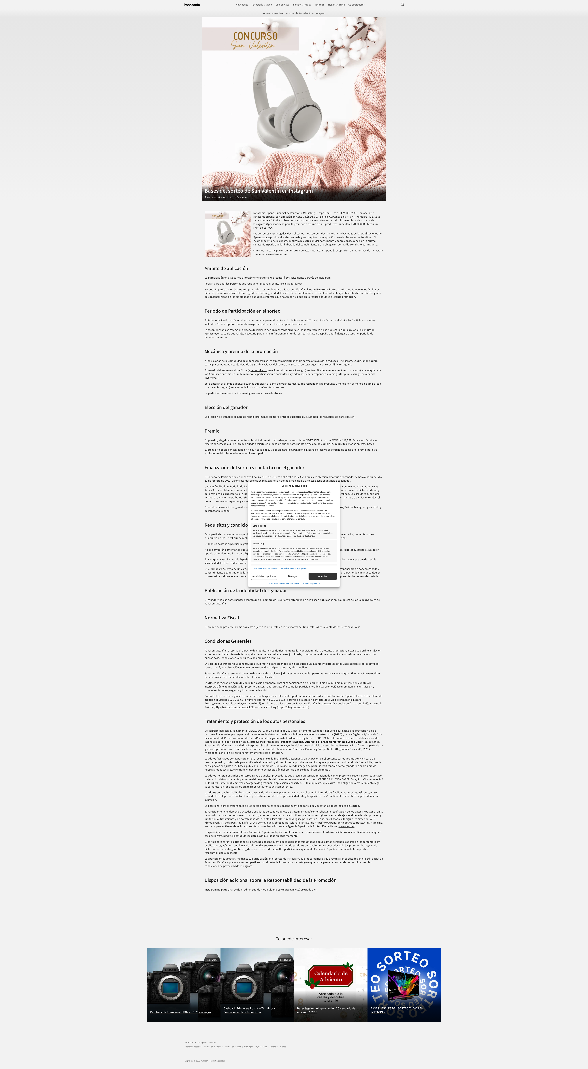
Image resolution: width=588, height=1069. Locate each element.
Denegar (293, 576)
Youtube (212, 1042)
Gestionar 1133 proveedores (266, 568)
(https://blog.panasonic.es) (293, 707)
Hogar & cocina (336, 4)
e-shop (283, 1047)
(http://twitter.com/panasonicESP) (234, 707)
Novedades (242, 4)
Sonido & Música (302, 4)
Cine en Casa (282, 4)
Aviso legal (248, 1047)
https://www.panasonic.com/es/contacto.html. (342, 822)
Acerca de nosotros (193, 1047)
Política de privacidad (213, 1047)
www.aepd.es (346, 826)
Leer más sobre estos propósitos (293, 568)
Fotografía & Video (262, 4)
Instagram (202, 1042)
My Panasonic (261, 1047)
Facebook (189, 1042)
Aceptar (322, 576)
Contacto (274, 1047)
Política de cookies (277, 583)
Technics (319, 4)
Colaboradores (356, 4)
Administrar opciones (264, 576)
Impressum (315, 583)
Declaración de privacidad (297, 583)
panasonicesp (276, 224)
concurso (272, 13)
